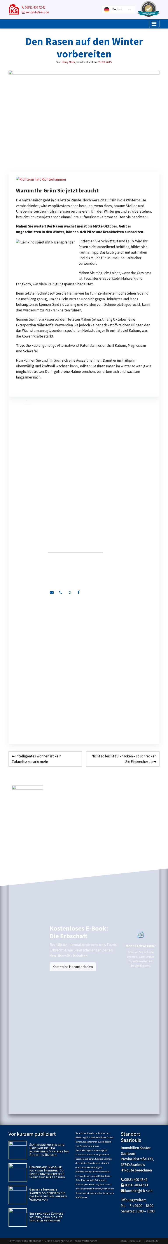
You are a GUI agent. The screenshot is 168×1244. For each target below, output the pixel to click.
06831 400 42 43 (136, 1185)
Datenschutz (151, 1240)
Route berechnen (138, 1170)
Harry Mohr (68, 62)
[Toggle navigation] (154, 24)
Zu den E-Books (140, 965)
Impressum (135, 1240)
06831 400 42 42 (34, 7)
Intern (123, 1240)
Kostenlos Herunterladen (72, 966)
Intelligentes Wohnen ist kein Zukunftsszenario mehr (36, 759)
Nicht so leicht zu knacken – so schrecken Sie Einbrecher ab (123, 759)
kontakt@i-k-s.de (37, 12)
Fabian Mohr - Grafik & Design (45, 1241)
